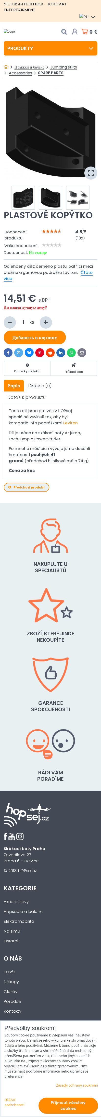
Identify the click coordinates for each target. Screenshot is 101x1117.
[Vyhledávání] (64, 32)
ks (32, 322)
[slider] (52, 231)
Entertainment (19, 10)
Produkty (20, 48)
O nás (9, 972)
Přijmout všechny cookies (68, 1105)
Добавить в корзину (35, 337)
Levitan (70, 423)
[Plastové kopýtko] (50, 133)
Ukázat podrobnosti (14, 1102)
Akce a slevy (16, 902)
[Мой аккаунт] (74, 32)
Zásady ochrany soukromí (77, 1085)
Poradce (12, 1001)
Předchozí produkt (29, 487)
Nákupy (11, 982)
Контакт (57, 4)
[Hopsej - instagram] (20, 839)
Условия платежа (24, 4)
